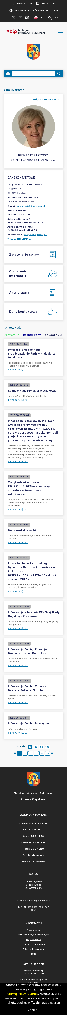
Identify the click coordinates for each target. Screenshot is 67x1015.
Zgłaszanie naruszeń (33, 949)
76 (47, 753)
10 (30, 747)
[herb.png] (33, 52)
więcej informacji (46, 99)
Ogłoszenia (53, 335)
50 (41, 747)
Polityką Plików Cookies (22, 994)
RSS (56, 17)
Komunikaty (32, 335)
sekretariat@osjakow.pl (31, 206)
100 (47, 747)
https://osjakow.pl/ (35, 234)
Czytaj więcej (18, 369)
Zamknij (33, 1010)
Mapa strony (24, 3)
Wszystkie (12, 335)
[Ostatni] (51, 753)
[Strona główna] (8, 73)
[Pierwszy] (15, 753)
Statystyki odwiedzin (33, 944)
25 (35, 747)
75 (42, 753)
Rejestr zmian (33, 939)
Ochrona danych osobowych (33, 934)
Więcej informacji (20, 239)
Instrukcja (48, 3)
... (36, 753)
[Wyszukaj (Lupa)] (59, 73)
